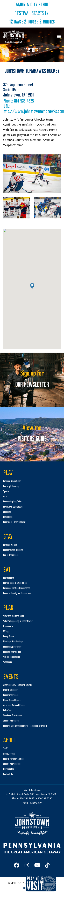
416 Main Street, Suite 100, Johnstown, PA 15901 (32, 794)
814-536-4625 (24, 101)
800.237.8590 (45, 798)
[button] (59, 36)
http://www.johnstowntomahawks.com (33, 112)
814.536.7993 (27, 798)
